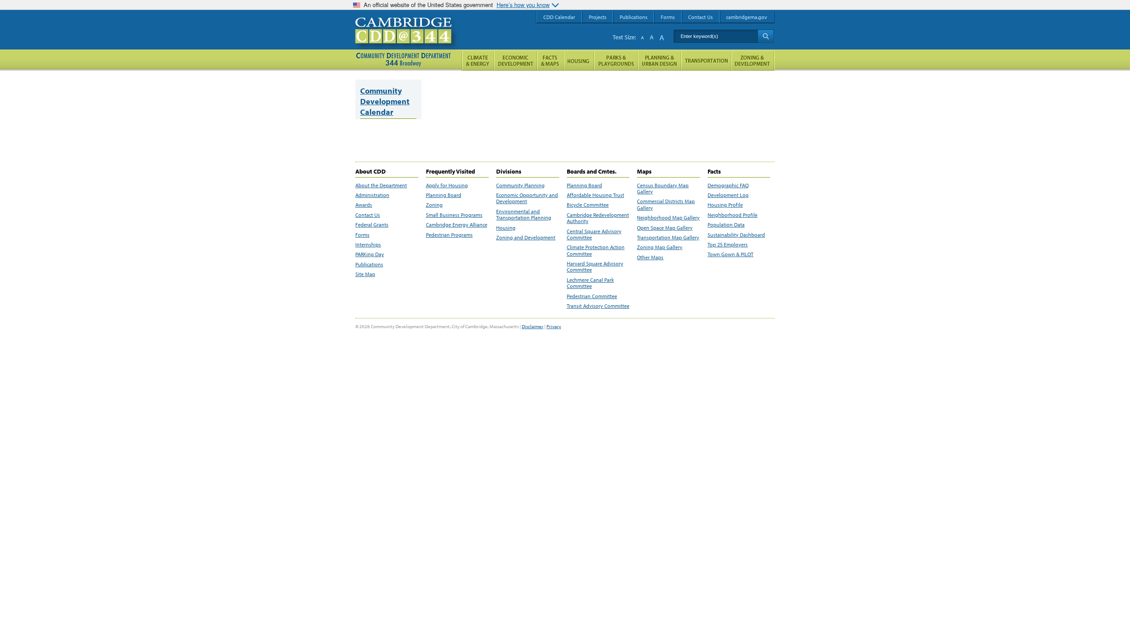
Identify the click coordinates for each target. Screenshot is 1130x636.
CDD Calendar (559, 17)
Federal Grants (371, 225)
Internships (368, 245)
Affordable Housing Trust (595, 195)
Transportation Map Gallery (668, 238)
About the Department (381, 185)
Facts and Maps (550, 61)
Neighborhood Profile (732, 215)
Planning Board (443, 195)
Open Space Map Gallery (665, 228)
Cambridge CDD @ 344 (407, 39)
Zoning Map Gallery (659, 247)
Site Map (365, 274)
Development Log (728, 195)
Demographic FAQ (728, 185)
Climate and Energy (478, 61)
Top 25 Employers (728, 245)
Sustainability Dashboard (736, 235)
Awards (363, 205)
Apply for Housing (447, 185)
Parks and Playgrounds (616, 61)
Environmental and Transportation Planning (523, 214)
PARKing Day (369, 254)
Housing (506, 228)
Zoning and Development (525, 238)
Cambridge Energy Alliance (456, 225)
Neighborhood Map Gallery (668, 218)
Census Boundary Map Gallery (663, 188)
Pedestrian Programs (449, 235)
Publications (369, 264)
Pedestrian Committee (592, 296)
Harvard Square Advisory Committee (595, 267)
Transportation (706, 61)
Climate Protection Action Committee (596, 250)
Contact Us (367, 215)
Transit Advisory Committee (598, 306)
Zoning (434, 205)
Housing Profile (725, 205)
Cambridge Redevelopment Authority (598, 218)
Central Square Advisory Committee (594, 234)
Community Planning (520, 185)
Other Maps (650, 257)
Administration (372, 195)
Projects (597, 17)
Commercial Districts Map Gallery (666, 204)
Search (765, 36)
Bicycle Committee (588, 205)
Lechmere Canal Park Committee (590, 283)
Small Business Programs (454, 215)
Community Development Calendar (385, 101)
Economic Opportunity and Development (527, 198)
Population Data (726, 225)
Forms (362, 235)
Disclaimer (532, 326)
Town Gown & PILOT (730, 254)
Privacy (553, 326)
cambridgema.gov (746, 17)
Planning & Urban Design (659, 61)
